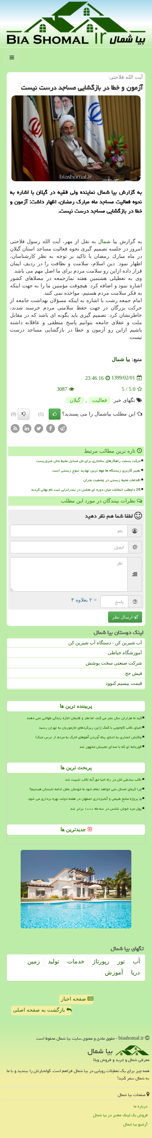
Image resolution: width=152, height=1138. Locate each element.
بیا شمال (121, 359)
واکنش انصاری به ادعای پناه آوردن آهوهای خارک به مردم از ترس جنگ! (88, 737)
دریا (135, 972)
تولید (53, 961)
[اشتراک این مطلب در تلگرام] (62, 428)
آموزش (114, 972)
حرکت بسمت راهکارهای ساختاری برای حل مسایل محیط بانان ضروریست (88, 461)
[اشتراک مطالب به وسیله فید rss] (15, 428)
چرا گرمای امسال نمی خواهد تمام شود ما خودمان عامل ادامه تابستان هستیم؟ (86, 789)
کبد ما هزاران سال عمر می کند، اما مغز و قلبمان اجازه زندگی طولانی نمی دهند (84, 718)
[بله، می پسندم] (55, 414)
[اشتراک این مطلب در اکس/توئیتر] (39, 428)
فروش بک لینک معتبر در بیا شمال (120, 1115)
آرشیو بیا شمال (135, 1124)
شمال (104, 241)
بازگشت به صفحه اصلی (39, 1010)
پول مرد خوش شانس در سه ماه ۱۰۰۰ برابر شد (106, 808)
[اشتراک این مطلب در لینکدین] (27, 428)
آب (136, 961)
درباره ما (141, 1106)
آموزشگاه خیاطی (125, 652)
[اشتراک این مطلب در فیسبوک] (50, 428)
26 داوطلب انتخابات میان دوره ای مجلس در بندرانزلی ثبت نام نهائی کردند (86, 489)
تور (121, 961)
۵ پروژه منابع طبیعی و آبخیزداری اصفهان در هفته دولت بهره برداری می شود (85, 798)
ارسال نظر (123, 617)
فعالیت (99, 400)
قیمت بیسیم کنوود (124, 683)
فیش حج (133, 673)
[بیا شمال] (76, 23)
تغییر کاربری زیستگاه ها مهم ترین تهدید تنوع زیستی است (96, 470)
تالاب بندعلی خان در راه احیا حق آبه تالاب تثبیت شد (103, 779)
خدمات (75, 961)
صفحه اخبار (74, 999)
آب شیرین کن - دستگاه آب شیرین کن (105, 642)
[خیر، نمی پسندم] (24, 414)
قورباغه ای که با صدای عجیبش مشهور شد (110, 746)
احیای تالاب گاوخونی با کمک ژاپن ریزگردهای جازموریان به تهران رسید (90, 727)
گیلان (75, 400)
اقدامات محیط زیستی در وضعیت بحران (112, 480)
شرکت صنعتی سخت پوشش (114, 663)
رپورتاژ (101, 961)
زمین (33, 961)
